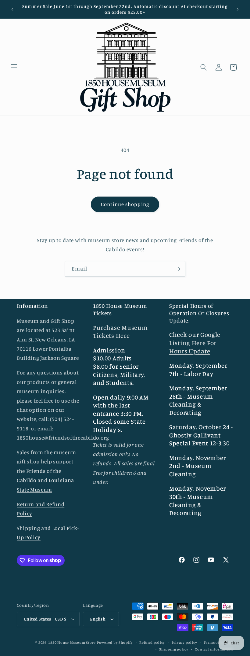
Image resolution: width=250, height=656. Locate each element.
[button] (14, 67)
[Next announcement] (237, 9)
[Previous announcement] (12, 9)
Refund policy (152, 642)
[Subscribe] (177, 269)
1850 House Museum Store (72, 642)
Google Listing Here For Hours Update (194, 343)
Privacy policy (184, 642)
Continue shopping (125, 204)
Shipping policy (173, 649)
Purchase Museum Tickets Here (120, 332)
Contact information (214, 649)
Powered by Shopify (115, 642)
